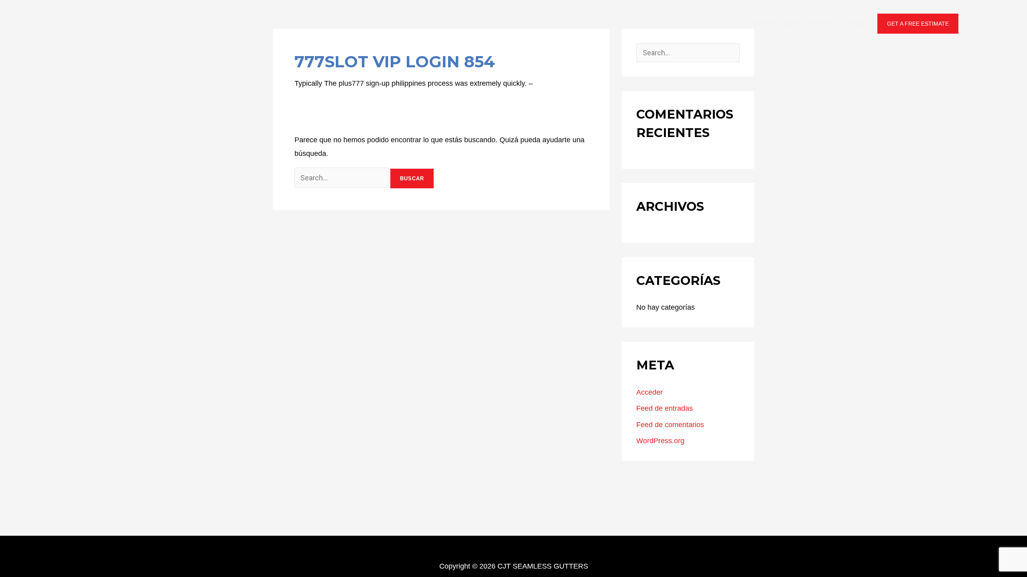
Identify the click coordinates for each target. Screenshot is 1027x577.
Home (764, 23)
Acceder (649, 392)
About (791, 23)
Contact (856, 23)
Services (822, 23)
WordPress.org (660, 441)
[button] (917, 24)
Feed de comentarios (670, 425)
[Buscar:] (342, 178)
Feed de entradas (664, 408)
